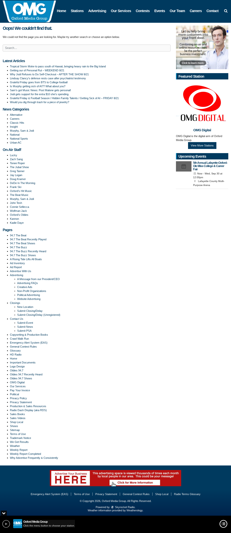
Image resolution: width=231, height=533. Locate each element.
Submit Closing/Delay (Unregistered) (38, 314)
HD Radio (15, 354)
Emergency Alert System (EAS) (28, 342)
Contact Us (16, 318)
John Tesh (16, 202)
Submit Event (25, 322)
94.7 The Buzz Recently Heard (28, 251)
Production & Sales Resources (28, 406)
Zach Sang (16, 159)
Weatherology (135, 510)
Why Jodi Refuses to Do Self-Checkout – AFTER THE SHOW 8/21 (49, 74)
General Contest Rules (23, 346)
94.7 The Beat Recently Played (28, 239)
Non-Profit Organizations (31, 290)
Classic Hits (17, 122)
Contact (212, 11)
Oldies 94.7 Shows (21, 378)
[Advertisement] (202, 47)
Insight (14, 126)
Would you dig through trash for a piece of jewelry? (39, 102)
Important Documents (23, 362)
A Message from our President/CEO (38, 279)
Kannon (14, 218)
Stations (77, 11)
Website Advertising (28, 298)
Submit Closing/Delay (30, 310)
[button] (225, 11)
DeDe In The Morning (22, 183)
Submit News (25, 326)
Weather (15, 445)
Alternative (16, 114)
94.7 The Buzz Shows (23, 255)
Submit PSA (24, 330)
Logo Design (17, 366)
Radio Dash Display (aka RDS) (28, 410)
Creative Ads (24, 287)
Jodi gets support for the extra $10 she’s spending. (39, 94)
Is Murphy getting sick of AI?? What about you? (37, 86)
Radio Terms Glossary (187, 494)
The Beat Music (19, 194)
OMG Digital (17, 382)
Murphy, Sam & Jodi (22, 130)
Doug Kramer (18, 179)
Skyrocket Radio (124, 507)
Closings (15, 302)
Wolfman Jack (18, 210)
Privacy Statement (21, 402)
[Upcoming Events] (183, 174)
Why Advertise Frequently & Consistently (34, 457)
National (14, 134)
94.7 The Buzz (18, 247)
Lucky (13, 155)
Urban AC (15, 142)
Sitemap (15, 430)
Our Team (177, 11)
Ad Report (16, 267)
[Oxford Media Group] (32, 11)
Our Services (121, 11)
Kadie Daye (17, 222)
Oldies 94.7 (16, 370)
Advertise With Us (20, 271)
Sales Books (17, 414)
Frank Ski (15, 186)
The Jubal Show (19, 167)
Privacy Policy (18, 398)
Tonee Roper (17, 163)
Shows (14, 426)
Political (14, 394)
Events (159, 11)
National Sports (19, 138)
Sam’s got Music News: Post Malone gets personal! (40, 90)
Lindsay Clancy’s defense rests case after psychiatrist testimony (48, 78)
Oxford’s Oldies (19, 214)
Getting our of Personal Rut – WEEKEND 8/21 (37, 70)
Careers (196, 11)
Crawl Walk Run (19, 338)
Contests (143, 11)
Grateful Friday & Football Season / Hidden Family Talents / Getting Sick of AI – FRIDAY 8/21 (64, 98)
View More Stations (202, 145)
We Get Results (19, 441)
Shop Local (16, 422)
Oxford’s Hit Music (21, 190)
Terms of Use (18, 434)
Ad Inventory (17, 263)
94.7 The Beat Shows (22, 243)
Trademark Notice (20, 437)
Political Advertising (28, 294)
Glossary (15, 350)
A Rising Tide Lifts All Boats (26, 259)
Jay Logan (16, 175)
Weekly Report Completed (25, 453)
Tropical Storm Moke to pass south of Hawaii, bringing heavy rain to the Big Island (58, 66)
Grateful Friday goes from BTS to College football (38, 82)
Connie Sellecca (19, 206)
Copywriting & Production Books (29, 334)
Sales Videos (17, 418)
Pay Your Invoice (20, 390)
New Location (25, 306)
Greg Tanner (17, 171)
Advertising (97, 11)
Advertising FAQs (27, 283)
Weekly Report (18, 449)
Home (61, 11)
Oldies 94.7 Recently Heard (26, 374)
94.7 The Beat (18, 235)
